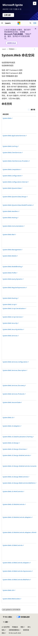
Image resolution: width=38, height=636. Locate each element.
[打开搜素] (30, 23)
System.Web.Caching (10, 146)
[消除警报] (34, 3)
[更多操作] (34, 49)
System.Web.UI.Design (11, 443)
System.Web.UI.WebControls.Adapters (16, 563)
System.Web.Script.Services (12, 317)
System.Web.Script (9, 304)
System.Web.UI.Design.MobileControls (16, 455)
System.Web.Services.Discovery (14, 385)
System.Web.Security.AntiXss (13, 329)
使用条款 (26, 630)
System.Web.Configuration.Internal (15, 182)
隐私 (3, 630)
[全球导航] (2, 23)
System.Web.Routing (10, 298)
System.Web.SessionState (12, 402)
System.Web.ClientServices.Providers (15, 161)
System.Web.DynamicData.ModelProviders (18, 205)
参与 (29, 627)
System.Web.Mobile (9, 256)
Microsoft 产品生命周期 (13, 34)
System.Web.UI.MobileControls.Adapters (17, 517)
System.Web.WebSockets (11, 599)
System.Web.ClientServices (12, 152)
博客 (21, 627)
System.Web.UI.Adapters (11, 426)
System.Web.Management (12, 250)
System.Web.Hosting (10, 218)
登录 (34, 23)
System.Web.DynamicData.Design (14, 197)
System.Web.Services (10, 336)
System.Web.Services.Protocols (13, 394)
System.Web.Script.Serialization (14, 308)
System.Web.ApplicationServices (14, 136)
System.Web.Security (10, 323)
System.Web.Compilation (11, 169)
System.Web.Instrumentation (13, 226)
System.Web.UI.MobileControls (13, 504)
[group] (19, 357)
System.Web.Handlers (10, 211)
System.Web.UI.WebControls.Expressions (17, 571)
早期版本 (12, 49)
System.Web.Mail (9, 234)
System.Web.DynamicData (12, 188)
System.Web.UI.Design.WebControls (15, 477)
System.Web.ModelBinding (12, 267)
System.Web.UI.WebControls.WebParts (16, 580)
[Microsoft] (19, 23)
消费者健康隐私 (14, 630)
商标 (3, 633)
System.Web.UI (8, 417)
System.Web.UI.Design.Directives (14, 449)
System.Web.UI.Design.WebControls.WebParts (19, 483)
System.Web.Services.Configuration (15, 362)
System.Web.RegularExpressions (14, 287)
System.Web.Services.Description (14, 370)
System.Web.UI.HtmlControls (13, 491)
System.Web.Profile (9, 273)
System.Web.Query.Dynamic (12, 279)
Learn (4, 49)
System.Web (7, 118)
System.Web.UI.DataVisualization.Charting (17, 437)
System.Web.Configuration (12, 176)
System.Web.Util (8, 590)
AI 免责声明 (6, 627)
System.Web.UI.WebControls (13, 545)
